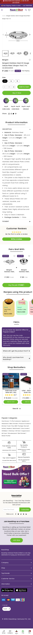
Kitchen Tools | (6, 426)
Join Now (16, 540)
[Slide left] (3, 34)
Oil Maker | (5, 431)
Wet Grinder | (22, 433)
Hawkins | (9, 428)
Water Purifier (6, 436)
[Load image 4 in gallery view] (26, 53)
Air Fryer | (4, 433)
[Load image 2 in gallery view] (12, 53)
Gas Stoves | (5, 421)
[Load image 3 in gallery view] (19, 53)
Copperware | (25, 431)
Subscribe (25, 509)
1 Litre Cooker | (25, 428)
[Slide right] (30, 34)
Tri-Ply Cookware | (15, 421)
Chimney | (12, 431)
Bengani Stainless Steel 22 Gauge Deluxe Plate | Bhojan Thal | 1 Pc (9, 271)
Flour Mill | (14, 426)
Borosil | (26, 426)
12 (5, 81)
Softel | (4, 428)
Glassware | (5, 423)
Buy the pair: (17, 285)
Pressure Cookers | (25, 423)
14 (11, 81)
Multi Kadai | (16, 428)
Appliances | (25, 421)
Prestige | (21, 426)
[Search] (26, 10)
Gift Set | (18, 431)
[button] (2, 10)
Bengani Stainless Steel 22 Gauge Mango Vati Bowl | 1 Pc (24, 271)
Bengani (5, 60)
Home (3, 16)
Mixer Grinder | (13, 423)
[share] (9, 113)
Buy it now (16, 93)
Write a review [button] (16, 239)
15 (17, 81)
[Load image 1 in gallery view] (5, 53)
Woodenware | (12, 433)
